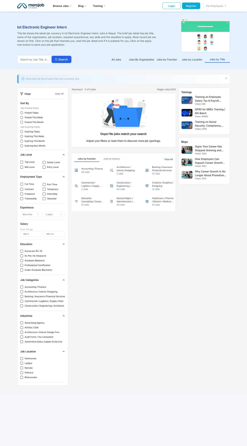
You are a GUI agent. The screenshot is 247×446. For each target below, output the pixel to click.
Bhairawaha (31, 377)
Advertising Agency (34, 322)
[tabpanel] (123, 186)
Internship (52, 193)
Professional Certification (37, 265)
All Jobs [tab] (116, 59)
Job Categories (29, 279)
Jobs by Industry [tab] (111, 158)
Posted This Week (34, 117)
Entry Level (53, 167)
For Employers (214, 5)
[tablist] (167, 59)
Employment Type (31, 176)
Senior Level (53, 162)
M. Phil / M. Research (35, 255)
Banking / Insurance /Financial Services (45, 296)
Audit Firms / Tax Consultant (39, 337)
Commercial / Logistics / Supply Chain (44, 301)
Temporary (52, 189)
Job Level (26, 154)
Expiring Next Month (35, 145)
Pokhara (29, 372)
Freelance (30, 193)
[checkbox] (21, 162)
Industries (26, 315)
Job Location (28, 351)
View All (168, 159)
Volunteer (52, 198)
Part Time (52, 184)
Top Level (30, 162)
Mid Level (30, 167)
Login (171, 5)
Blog (81, 5)
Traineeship (31, 198)
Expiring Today (32, 131)
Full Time (29, 184)
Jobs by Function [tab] (167, 59)
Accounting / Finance (35, 287)
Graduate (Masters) (34, 260)
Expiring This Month (35, 141)
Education (26, 244)
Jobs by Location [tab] (192, 59)
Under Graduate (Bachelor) (38, 270)
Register (191, 5)
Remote (29, 368)
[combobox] (31, 214)
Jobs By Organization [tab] (141, 59)
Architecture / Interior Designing (41, 291)
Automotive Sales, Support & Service (43, 341)
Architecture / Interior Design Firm (42, 332)
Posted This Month (34, 122)
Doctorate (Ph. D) (33, 251)
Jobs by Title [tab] (217, 59)
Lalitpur (28, 363)
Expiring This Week (34, 136)
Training (98, 5)
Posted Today (32, 112)
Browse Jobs (61, 5)
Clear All (59, 93)
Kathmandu (30, 358)
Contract (29, 189)
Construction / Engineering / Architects (44, 305)
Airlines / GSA (32, 327)
